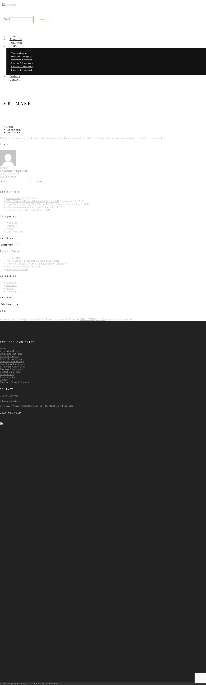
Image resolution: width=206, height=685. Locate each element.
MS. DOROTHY (10, 173)
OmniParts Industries (11, 354)
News (9, 228)
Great (41, 319)
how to (55, 319)
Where (125, 319)
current (34, 319)
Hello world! (13, 198)
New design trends (17, 210)
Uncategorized (14, 231)
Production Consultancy (12, 367)
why (130, 319)
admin (3, 167)
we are (108, 319)
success (87, 318)
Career (3, 379)
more (61, 319)
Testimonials (13, 129)
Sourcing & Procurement (13, 364)
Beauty (21, 319)
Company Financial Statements (16, 382)
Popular (74, 319)
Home (9, 126)
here (49, 319)
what (114, 319)
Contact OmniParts (10, 372)
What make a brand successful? (24, 207)
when (119, 319)
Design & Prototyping (11, 359)
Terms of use (7, 374)
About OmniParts (9, 351)
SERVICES (16, 46)
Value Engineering (9, 356)
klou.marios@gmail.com (14, 170)
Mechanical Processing (12, 361)
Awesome (10, 319)
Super (100, 319)
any (1, 319)
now (66, 319)
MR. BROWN (8, 176)
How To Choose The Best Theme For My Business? (36, 204)
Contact (14, 79)
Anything (11, 223)
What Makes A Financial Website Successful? (32, 201)
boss (28, 319)
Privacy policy (7, 377)
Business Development (11, 369)
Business (11, 225)
